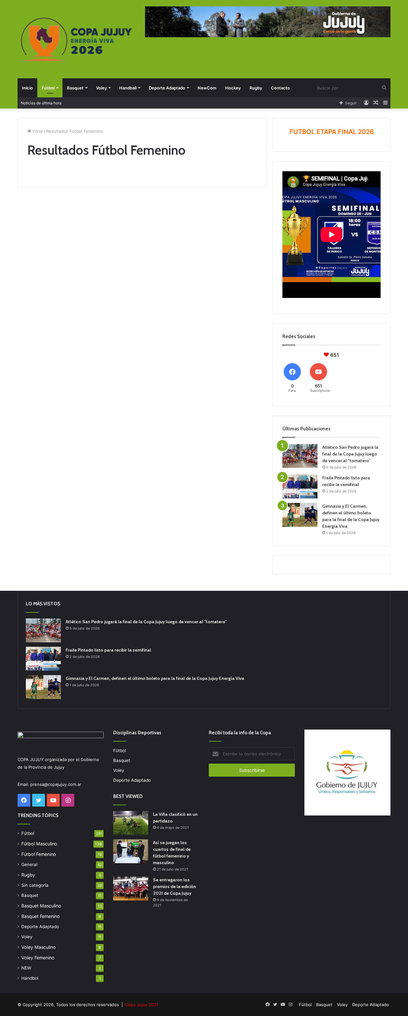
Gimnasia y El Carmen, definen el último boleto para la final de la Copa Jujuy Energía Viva (155, 678)
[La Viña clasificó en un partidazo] (130, 823)
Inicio (27, 87)
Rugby (256, 87)
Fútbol (48, 87)
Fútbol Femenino (38, 854)
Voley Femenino (38, 957)
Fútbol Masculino (39, 843)
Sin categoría (34, 885)
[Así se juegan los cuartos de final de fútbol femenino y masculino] (130, 851)
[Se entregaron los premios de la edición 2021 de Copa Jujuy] (130, 888)
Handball (127, 87)
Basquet (75, 87)
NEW (26, 967)
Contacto (280, 87)
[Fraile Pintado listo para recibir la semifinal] (299, 486)
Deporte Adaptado (167, 87)
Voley (101, 87)
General (29, 864)
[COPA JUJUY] (76, 39)
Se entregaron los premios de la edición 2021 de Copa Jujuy (174, 886)
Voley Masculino (38, 947)
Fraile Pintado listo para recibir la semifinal (108, 650)
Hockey (233, 87)
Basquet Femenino (40, 916)
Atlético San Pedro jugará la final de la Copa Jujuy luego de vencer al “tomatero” (350, 453)
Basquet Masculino (41, 905)
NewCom (207, 87)
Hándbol (29, 978)
